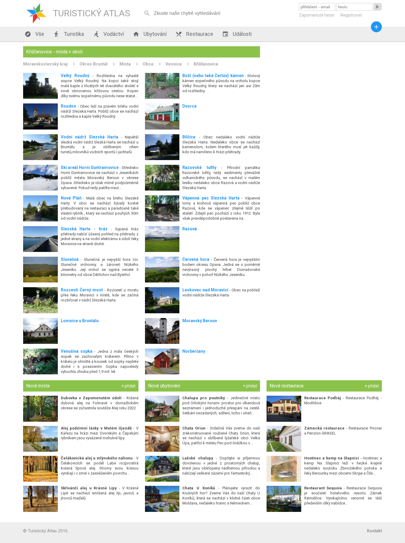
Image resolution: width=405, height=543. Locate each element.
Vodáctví (108, 34)
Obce (148, 64)
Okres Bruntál (93, 64)
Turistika (68, 34)
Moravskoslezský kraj (45, 64)
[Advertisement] (324, 87)
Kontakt (374, 530)
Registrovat (351, 15)
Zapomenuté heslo (316, 15)
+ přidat (128, 386)
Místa (125, 64)
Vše (34, 34)
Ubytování (150, 34)
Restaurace (194, 34)
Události (237, 34)
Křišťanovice (206, 64)
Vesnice (173, 64)
